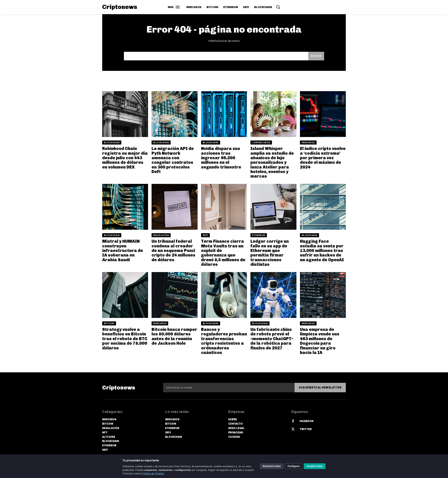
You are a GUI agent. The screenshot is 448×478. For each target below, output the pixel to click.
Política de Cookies (153, 473)
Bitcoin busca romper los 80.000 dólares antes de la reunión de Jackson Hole (174, 336)
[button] (278, 7)
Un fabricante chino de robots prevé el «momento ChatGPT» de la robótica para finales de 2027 (271, 338)
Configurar (294, 466)
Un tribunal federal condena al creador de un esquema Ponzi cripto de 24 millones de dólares (173, 250)
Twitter (306, 429)
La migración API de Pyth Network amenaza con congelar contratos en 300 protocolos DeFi (173, 160)
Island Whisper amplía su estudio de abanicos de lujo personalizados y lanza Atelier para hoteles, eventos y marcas (272, 162)
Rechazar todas (272, 466)
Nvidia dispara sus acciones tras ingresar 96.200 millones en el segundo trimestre (221, 158)
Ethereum (258, 235)
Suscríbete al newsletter (320, 387)
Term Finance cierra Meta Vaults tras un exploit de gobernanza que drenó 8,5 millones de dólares (223, 253)
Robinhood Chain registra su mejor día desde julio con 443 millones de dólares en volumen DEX (125, 158)
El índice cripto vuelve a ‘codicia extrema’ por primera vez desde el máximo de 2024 (323, 158)
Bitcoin (109, 323)
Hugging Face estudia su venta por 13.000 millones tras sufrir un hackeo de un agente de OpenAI (322, 250)
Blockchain (112, 142)
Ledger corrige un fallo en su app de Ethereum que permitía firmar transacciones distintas (269, 253)
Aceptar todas (315, 466)
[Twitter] (293, 429)
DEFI (205, 235)
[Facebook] (293, 421)
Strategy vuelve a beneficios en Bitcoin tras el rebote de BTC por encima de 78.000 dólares (124, 338)
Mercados (308, 142)
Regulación (161, 235)
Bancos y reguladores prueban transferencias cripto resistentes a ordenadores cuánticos (224, 341)
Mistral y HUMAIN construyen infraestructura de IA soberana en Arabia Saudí (122, 250)
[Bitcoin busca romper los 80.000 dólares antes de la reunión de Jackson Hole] (174, 295)
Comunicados (261, 142)
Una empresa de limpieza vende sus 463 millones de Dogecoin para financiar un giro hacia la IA (319, 341)
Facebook (307, 421)
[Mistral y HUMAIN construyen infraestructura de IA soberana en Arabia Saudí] (125, 207)
